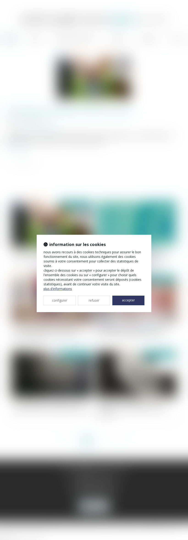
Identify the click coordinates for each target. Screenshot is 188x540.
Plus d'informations (58, 288)
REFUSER (94, 300)
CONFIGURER (59, 300)
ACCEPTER (128, 300)
